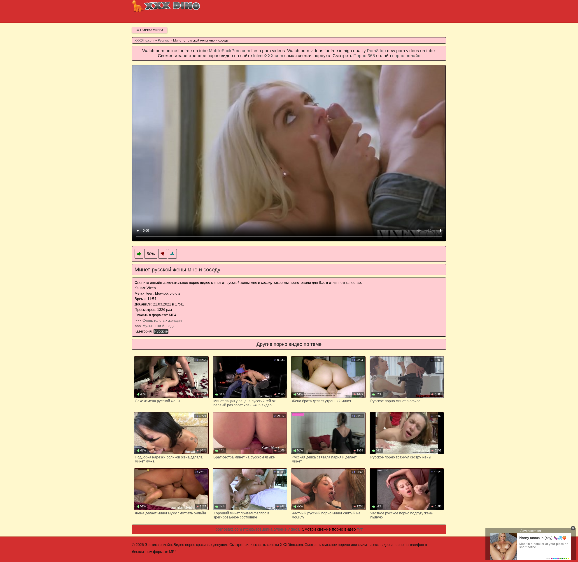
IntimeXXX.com (268, 55)
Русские (161, 331)
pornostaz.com (228, 529)
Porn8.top (376, 50)
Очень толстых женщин (162, 320)
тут (360, 529)
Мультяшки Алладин (159, 326)
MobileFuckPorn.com (229, 50)
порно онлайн (406, 55)
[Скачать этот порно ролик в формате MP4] (172, 254)
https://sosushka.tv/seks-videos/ (272, 529)
